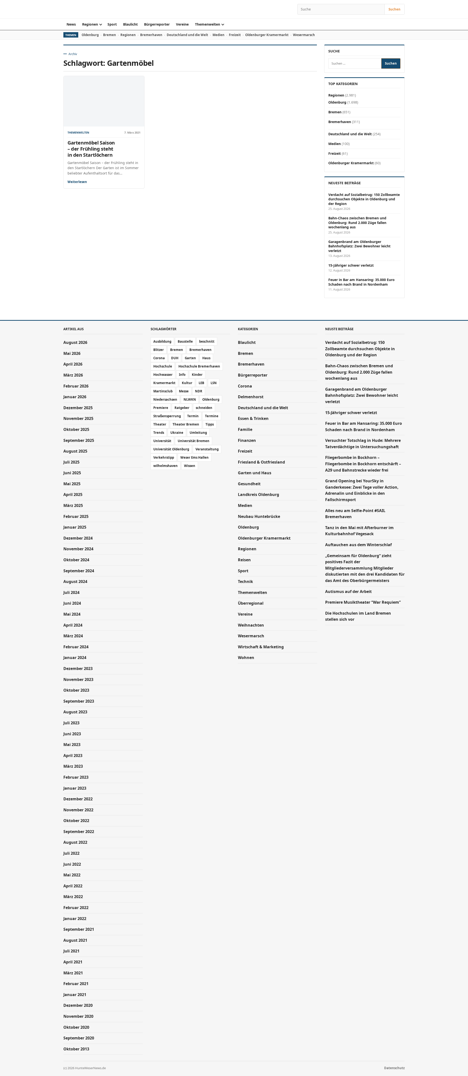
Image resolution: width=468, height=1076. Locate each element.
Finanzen (247, 440)
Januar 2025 (74, 527)
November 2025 (78, 418)
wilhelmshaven (165, 466)
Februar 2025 (75, 516)
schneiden (204, 408)
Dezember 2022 (78, 799)
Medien (218, 35)
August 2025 (75, 451)
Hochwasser (163, 374)
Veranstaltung (207, 449)
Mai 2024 (71, 614)
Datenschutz (394, 1068)
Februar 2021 (75, 983)
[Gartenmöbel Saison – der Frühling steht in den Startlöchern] (104, 101)
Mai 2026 (71, 353)
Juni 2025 (72, 472)
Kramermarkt (164, 383)
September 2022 (78, 831)
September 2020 (78, 1038)
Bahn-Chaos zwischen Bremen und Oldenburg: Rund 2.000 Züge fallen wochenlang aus (357, 222)
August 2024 (75, 581)
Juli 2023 (71, 723)
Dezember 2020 (78, 1005)
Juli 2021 (71, 951)
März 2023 (73, 766)
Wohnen (246, 657)
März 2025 (73, 505)
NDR (198, 391)
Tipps (209, 424)
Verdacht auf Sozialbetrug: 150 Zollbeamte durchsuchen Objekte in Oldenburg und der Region (364, 199)
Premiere (160, 408)
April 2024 (72, 625)
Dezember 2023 (78, 668)
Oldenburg (90, 35)
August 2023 (75, 712)
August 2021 (75, 940)
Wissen (189, 466)
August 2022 (75, 842)
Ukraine (176, 432)
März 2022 (73, 896)
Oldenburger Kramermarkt (267, 35)
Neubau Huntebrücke (259, 516)
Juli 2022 (71, 853)
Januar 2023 (74, 788)
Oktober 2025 (76, 429)
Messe (184, 391)
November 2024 (78, 549)
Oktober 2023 (76, 690)
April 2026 (72, 364)
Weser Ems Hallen (194, 457)
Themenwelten (207, 24)
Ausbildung (162, 341)
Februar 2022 (75, 907)
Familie (245, 429)
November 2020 (78, 1016)
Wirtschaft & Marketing (261, 646)
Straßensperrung (167, 416)
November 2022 (78, 810)
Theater (159, 424)
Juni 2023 (72, 734)
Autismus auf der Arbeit (348, 591)
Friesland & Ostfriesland (261, 462)
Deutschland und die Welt (187, 35)
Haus (206, 358)
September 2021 (78, 929)
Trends (158, 432)
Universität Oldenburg (171, 449)
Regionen (90, 24)
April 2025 (72, 494)
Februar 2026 (75, 386)
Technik (245, 581)
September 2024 (78, 570)
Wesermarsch (304, 35)
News (71, 24)
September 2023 (78, 701)
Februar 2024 (75, 646)
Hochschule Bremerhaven (199, 366)
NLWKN (190, 399)
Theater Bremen (186, 424)
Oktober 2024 (76, 559)
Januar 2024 (74, 657)
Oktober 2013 (76, 1049)
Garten (190, 358)
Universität (162, 441)
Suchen (394, 9)
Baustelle (185, 341)
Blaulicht (130, 24)
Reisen (244, 559)
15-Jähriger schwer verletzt (351, 265)
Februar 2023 (75, 777)
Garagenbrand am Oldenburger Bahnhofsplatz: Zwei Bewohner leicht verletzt (359, 246)
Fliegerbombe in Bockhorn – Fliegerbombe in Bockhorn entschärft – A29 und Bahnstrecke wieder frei (363, 464)
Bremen (109, 35)
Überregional (250, 603)
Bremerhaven (151, 35)
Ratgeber (182, 408)
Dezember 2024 (78, 538)
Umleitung (198, 432)
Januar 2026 (74, 396)
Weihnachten (251, 625)
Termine (211, 416)
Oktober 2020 (76, 1027)
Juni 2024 (72, 603)
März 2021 (73, 973)
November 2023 (78, 679)
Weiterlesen (77, 182)
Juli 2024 (71, 592)
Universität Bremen (193, 441)
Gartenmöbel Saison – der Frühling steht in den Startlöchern (91, 148)
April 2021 (72, 962)
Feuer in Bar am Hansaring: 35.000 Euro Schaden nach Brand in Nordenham (361, 282)
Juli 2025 (71, 462)
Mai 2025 (71, 483)
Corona (159, 358)
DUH (174, 358)
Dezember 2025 (78, 407)
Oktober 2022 (76, 820)
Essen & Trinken (253, 418)
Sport (112, 24)
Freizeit (235, 35)
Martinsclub (163, 391)
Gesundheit (249, 483)
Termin (193, 416)
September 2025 (78, 440)
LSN (214, 383)
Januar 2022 (74, 918)
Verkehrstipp (163, 457)
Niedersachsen (165, 399)
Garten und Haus (254, 472)
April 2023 (72, 755)
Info (182, 374)
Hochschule (162, 366)
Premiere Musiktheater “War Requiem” (363, 602)
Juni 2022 (72, 864)
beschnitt (206, 341)
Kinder (197, 374)
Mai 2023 (71, 744)
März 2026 (73, 375)
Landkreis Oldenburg (258, 494)
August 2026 (75, 342)
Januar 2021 (74, 994)
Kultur (187, 383)
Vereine (182, 24)
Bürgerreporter (157, 24)
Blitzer (158, 350)
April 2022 (72, 886)
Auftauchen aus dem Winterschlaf (358, 544)
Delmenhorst (250, 396)
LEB (201, 383)
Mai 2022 (71, 875)
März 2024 (73, 636)
